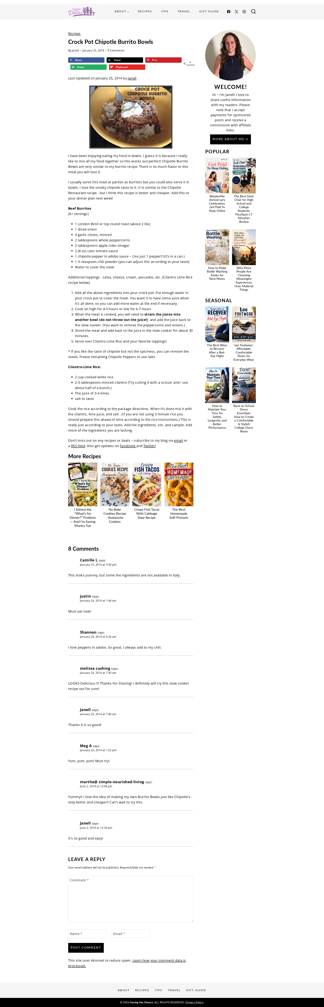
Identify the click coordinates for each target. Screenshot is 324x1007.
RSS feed (78, 446)
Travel (184, 11)
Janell (75, 50)
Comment (79, 880)
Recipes (145, 11)
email (178, 440)
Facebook (128, 446)
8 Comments (116, 50)
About (124, 990)
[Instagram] (244, 11)
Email (119, 934)
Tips (165, 11)
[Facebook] (228, 11)
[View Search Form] (253, 11)
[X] (236, 11)
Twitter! (149, 446)
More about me (228, 139)
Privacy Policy (194, 1002)
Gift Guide (209, 11)
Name (76, 934)
